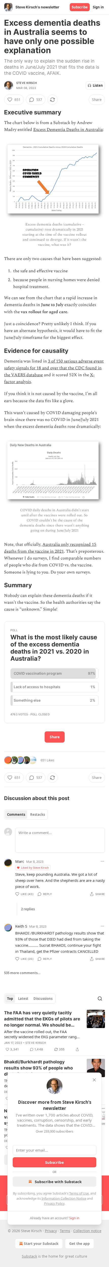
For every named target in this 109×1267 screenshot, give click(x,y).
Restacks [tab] (37, 814)
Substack (29, 1256)
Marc (19, 861)
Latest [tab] (23, 998)
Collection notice (87, 1230)
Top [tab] (10, 998)
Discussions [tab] (42, 998)
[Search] (100, 998)
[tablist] (26, 814)
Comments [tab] (16, 814)
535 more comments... (22, 973)
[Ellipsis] (102, 861)
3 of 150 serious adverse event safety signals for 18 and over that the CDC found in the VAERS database (54, 368)
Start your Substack (41, 1243)
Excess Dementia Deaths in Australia (68, 129)
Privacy (51, 1230)
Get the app (79, 1243)
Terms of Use (79, 1193)
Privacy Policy (54, 1203)
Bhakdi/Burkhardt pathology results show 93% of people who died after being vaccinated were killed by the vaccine (39, 1068)
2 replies (28, 909)
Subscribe (80, 7)
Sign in (98, 7)
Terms (65, 1230)
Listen (98, 85)
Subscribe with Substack (58, 1181)
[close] (94, 1080)
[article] (54, 1031)
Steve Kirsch (26, 83)
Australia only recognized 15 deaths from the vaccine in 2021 (50, 548)
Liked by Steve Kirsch (35, 867)
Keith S (21, 926)
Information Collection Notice (64, 1198)
